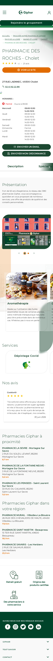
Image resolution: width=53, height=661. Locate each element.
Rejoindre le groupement (26, 23)
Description (15, 166)
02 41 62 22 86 (12, 87)
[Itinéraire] (26, 93)
